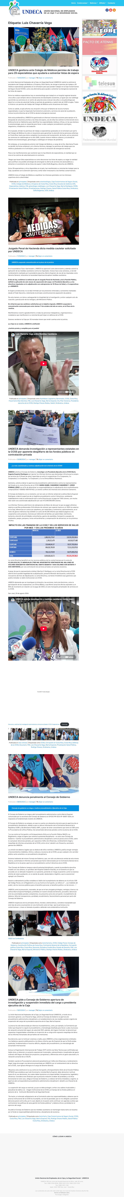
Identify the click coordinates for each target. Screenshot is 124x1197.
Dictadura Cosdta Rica (48, 947)
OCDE (75, 186)
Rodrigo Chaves (45, 188)
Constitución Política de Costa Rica (30, 945)
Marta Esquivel (51, 401)
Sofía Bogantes (38, 190)
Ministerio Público (39, 949)
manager (32, 78)
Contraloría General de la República (55, 945)
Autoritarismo (47, 943)
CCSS (14, 184)
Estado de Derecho (63, 947)
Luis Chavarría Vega (53, 186)
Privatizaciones (34, 188)
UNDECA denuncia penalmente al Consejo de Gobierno (39, 797)
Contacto (111, 3)
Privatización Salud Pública (18, 188)
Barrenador (60, 399)
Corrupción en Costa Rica (54, 743)
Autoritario (43, 1116)
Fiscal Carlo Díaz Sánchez (18, 401)
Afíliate (102, 3)
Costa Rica (53, 184)
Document (23, 745)
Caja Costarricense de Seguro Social (64, 182)
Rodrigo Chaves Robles (42, 403)
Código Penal (62, 943)
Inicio (73, 3)
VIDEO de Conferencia (16, 938)
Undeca (51, 190)
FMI (27, 186)
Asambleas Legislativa (48, 399)
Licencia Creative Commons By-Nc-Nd (76, 1191)
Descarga (64, 724)
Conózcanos (82, 3)
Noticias (93, 3)
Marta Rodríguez (67, 186)
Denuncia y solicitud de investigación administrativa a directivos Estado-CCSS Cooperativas (33, 724)
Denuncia (36, 947)
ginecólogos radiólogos (37, 186)
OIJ (58, 401)
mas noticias (22, 743)
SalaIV (52, 403)
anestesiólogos (45, 182)
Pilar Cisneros (65, 401)
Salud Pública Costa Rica (61, 188)
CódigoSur (65, 1194)
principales (23, 182)
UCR (46, 190)
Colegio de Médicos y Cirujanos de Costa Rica (32, 184)
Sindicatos (74, 188)
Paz (49, 1118)
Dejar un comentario (46, 78)
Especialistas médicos (17, 186)
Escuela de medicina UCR (66, 184)
